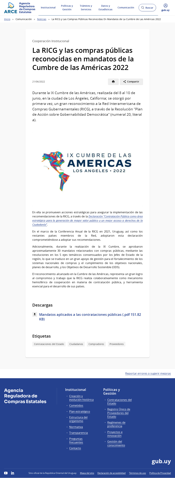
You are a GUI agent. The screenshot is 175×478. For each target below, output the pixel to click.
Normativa (76, 427)
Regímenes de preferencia (116, 424)
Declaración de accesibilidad (111, 473)
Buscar (147, 8)
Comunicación (126, 7)
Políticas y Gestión (67, 7)
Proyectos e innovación (115, 434)
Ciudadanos (76, 344)
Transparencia (78, 433)
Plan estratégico (79, 411)
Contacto (75, 448)
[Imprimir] (113, 82)
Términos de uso (137, 473)
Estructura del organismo (78, 419)
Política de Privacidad (160, 473)
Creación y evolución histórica (81, 398)
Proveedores (117, 344)
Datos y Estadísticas (105, 7)
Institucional (48, 7)
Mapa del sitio (87, 473)
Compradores (96, 344)
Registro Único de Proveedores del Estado (118, 412)
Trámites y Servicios (86, 7)
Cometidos (76, 405)
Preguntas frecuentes (76, 440)
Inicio (7, 19)
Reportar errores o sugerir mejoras (148, 373)
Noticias (41, 19)
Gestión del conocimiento (116, 443)
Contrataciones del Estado (49, 344)
